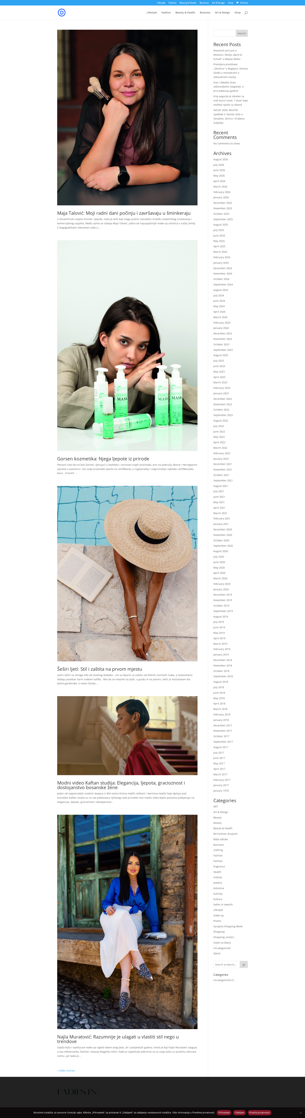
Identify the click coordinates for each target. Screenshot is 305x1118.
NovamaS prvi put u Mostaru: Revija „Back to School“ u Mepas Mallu (227, 55)
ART (215, 806)
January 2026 (221, 197)
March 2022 (220, 447)
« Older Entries (66, 1070)
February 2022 (221, 453)
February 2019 (221, 649)
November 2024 (222, 273)
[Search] (244, 964)
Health (217, 872)
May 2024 (219, 306)
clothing (218, 850)
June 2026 (219, 170)
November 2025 (222, 208)
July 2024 (218, 295)
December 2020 (222, 529)
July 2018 (218, 687)
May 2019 (219, 632)
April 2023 (219, 377)
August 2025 (220, 224)
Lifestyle (161, 3)
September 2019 (223, 611)
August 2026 (220, 159)
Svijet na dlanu (222, 942)
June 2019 (219, 627)
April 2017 (219, 769)
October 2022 (221, 409)
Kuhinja (218, 893)
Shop (230, 3)
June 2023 (219, 366)
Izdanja (217, 877)
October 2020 (221, 540)
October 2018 (221, 671)
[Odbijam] (300, 1112)
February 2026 (221, 192)
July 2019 (218, 622)
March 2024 (220, 317)
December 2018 (222, 660)
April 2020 (219, 573)
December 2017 (222, 725)
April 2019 (219, 638)
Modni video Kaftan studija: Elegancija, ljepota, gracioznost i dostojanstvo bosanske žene (121, 785)
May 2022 (219, 436)
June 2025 (219, 235)
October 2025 (221, 213)
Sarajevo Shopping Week (228, 926)
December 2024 (222, 268)
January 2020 (221, 589)
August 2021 (220, 486)
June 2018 (219, 692)
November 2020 (222, 535)
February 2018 (221, 714)
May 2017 (219, 763)
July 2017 (218, 752)
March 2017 (220, 774)
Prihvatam (224, 1112)
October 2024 (221, 279)
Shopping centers (223, 937)
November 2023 (222, 339)
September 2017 (223, 741)
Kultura (217, 899)
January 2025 (221, 262)
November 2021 (222, 469)
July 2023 (218, 360)
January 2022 (221, 458)
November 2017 (222, 730)
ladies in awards (223, 904)
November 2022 (222, 404)
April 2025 (219, 246)
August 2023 (220, 355)
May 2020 (219, 567)
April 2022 (219, 442)
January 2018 (221, 720)
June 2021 (219, 496)
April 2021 (219, 507)
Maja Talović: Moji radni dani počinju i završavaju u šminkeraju (124, 213)
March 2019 (220, 643)
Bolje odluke (220, 839)
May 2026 (219, 175)
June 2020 (219, 562)
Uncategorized (222, 948)
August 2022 (220, 420)
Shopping (219, 931)
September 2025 (223, 219)
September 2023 (223, 350)
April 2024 (219, 311)
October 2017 (221, 736)
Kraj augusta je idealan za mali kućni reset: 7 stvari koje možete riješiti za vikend (230, 100)
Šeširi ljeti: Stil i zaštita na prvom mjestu (99, 669)
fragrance (219, 866)
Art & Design (218, 3)
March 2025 (220, 251)
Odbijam (239, 1112)
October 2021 (221, 475)
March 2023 (220, 382)
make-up (218, 915)
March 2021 (220, 513)
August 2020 (220, 551)
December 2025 (222, 202)
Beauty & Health (188, 3)
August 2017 (220, 747)
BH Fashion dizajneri (225, 833)
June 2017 (219, 758)
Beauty (217, 817)
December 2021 (222, 464)
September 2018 (223, 676)
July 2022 (218, 426)
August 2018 (220, 681)
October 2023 (221, 344)
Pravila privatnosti (259, 1112)
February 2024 (221, 322)
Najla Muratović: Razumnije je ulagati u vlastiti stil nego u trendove (118, 1039)
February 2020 (221, 584)
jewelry (217, 882)
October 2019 (221, 605)
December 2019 (222, 594)
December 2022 (222, 398)
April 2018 (219, 703)
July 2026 (218, 164)
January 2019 (221, 654)
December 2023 (222, 333)
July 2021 (218, 491)
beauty (217, 822)
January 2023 (221, 393)
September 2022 (223, 415)
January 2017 (221, 785)
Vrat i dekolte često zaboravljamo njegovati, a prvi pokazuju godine (228, 87)
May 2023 (219, 371)
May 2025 (219, 241)
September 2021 (223, 480)
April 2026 (219, 181)
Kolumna (218, 888)
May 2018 (219, 698)
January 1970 (221, 790)
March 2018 (220, 709)
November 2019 (222, 600)
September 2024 (223, 284)
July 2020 (218, 556)
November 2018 (222, 665)
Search (242, 33)
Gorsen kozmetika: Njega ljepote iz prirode (103, 458)
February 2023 (221, 388)
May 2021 (219, 502)
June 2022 (219, 431)
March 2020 (220, 578)
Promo (217, 921)
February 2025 (221, 257)
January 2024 (221, 328)
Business (204, 3)
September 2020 (223, 545)
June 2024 (219, 300)
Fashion (173, 3)
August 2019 (220, 616)
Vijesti (216, 953)
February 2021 (221, 518)
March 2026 (220, 186)
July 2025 (218, 230)
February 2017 (221, 780)
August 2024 (220, 290)
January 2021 (221, 524)
